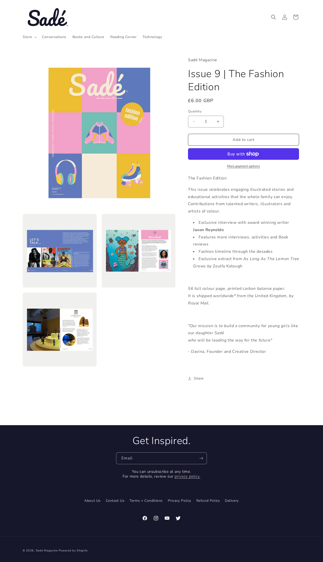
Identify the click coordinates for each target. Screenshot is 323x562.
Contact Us (115, 500)
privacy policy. (187, 476)
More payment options (243, 166)
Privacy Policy (179, 500)
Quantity (195, 111)
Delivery (232, 500)
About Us (92, 500)
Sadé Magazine (47, 550)
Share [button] (199, 378)
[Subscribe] (201, 458)
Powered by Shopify (73, 550)
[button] (29, 37)
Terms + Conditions (146, 500)
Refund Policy (208, 500)
